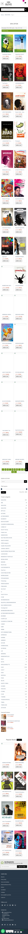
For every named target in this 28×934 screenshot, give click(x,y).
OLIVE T (2, 670)
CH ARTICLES (4, 618)
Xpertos (22, 930)
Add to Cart (5, 58)
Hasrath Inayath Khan (20, 227)
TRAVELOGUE (4, 705)
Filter (3, 492)
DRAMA (2, 629)
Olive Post (3, 570)
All (21, 28)
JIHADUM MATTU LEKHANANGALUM (10, 141)
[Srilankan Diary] (3, 729)
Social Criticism (4, 594)
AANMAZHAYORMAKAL (7, 762)
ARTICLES (3, 510)
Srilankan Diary (10, 727)
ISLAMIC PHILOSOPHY (6, 545)
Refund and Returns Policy (6, 884)
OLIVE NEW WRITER (5, 567)
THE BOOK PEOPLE (5, 699)
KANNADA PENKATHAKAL (21, 256)
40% (2, 502)
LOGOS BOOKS (4, 554)
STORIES (3, 691)
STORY (2, 597)
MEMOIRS (3, 562)
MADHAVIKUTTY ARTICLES (7, 556)
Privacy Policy (3, 879)
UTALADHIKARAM (19, 285)
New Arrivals (3, 564)
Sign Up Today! (22, 866)
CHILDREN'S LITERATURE (6, 621)
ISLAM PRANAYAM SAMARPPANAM (13, 721)
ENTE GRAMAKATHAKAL (6, 632)
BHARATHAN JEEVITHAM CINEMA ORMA (11, 285)
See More (19, 740)
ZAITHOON (3, 707)
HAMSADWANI (18, 851)
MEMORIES (3, 653)
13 (12, 472)
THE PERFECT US (6, 430)
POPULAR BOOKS (5, 578)
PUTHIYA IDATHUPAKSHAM (21, 372)
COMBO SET (3, 527)
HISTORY (3, 643)
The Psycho (4, 83)
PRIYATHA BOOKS (5, 583)
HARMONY (3, 640)
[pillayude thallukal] (3, 716)
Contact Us (3, 897)
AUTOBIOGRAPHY (5, 516)
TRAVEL (2, 702)
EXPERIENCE (4, 634)
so (1, 591)
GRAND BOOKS (4, 535)
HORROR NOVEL (4, 645)
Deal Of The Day (4, 529)
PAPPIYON (3, 675)
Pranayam (17, 141)
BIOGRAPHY (3, 519)
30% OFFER (3, 505)
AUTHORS (3, 513)
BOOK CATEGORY (5, 521)
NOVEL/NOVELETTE (5, 664)
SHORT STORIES (4, 683)
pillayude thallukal (10, 714)
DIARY (2, 626)
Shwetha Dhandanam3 (20, 792)
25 (18, 28)
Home (2, 14)
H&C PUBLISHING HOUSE (6, 537)
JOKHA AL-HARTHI (5, 548)
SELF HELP (3, 589)
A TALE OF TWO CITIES (20, 170)
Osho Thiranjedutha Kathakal (9, 821)
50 (19, 28)
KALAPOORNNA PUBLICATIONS (8, 551)
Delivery (2, 887)
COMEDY (3, 624)
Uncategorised (4, 608)
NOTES (2, 661)
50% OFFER (7, 14)
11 (22, 469)
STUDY (2, 694)
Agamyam (4, 256)
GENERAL (3, 637)
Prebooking (3, 581)
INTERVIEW (3, 648)
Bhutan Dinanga (6, 198)
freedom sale (4, 532)
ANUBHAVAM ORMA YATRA (7, 610)
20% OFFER (3, 508)
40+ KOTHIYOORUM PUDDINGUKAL (10, 401)
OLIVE (2, 667)
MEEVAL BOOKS (4, 559)
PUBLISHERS (4, 586)
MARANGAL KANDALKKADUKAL (9, 314)
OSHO (2, 672)
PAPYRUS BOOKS (4, 575)
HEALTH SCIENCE (5, 540)
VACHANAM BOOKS (5, 599)
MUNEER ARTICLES (5, 656)
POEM (2, 678)
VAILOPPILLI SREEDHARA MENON (8, 602)
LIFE (2, 651)
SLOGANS (3, 686)
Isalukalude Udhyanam (7, 54)
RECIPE (2, 680)
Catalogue (3, 892)
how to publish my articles (6, 894)
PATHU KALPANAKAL (7, 343)
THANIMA (3, 696)
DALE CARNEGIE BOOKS (6, 605)
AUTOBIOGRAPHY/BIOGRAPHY (7, 613)
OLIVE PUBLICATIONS (5, 572)
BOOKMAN (3, 616)
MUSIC (2, 659)
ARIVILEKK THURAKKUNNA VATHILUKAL (11, 459)
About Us (2, 877)
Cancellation (3, 889)
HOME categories (5, 543)
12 (25, 469)
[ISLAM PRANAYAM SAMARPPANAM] (3, 723)
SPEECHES (3, 688)
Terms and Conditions (5, 882)
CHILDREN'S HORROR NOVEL (7, 524)
